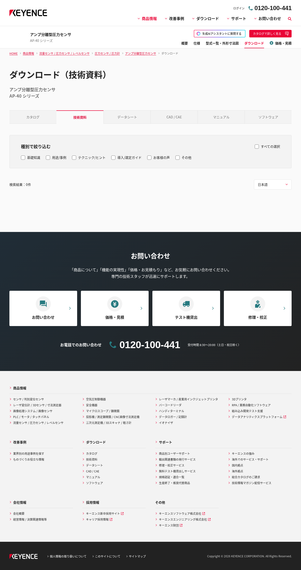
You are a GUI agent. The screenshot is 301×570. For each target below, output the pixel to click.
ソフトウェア (268, 117)
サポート (238, 18)
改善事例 (176, 18)
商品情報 (149, 18)
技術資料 (80, 117)
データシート (127, 117)
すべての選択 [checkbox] (270, 146)
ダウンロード (207, 18)
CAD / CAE (174, 117)
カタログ (33, 117)
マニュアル (221, 117)
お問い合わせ (269, 18)
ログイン (239, 8)
